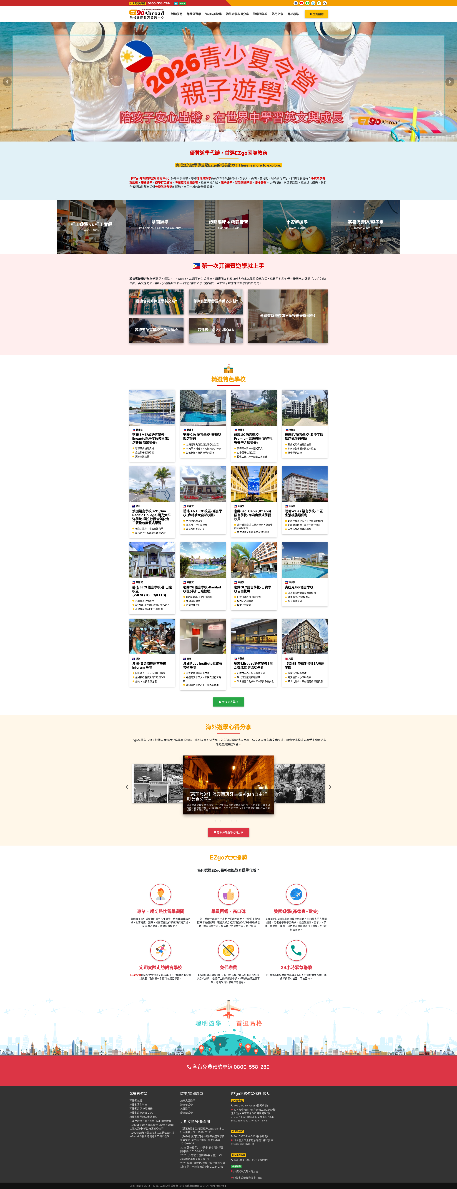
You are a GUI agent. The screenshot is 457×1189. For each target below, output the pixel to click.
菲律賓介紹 (135, 1100)
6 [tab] (242, 822)
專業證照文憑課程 (186, 182)
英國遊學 (185, 1108)
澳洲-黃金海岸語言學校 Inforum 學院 (149, 665)
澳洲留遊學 (186, 1104)
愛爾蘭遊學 (186, 1112)
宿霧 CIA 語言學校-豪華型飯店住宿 (202, 436)
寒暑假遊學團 (243, 182)
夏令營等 (261, 182)
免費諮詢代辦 (163, 187)
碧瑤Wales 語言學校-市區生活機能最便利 (304, 513)
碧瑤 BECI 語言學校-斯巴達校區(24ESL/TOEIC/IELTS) (152, 591)
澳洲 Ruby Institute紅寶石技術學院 (202, 665)
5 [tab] (236, 822)
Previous (126, 787)
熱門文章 (277, 14)
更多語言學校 (229, 702)
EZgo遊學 (135, 975)
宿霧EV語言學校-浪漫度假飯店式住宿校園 (304, 436)
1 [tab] (215, 822)
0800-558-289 (159, 3)
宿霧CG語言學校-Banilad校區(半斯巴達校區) (202, 589)
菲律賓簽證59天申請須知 (143, 1116)
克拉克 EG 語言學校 (299, 587)
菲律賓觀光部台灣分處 (245, 1171)
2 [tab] (220, 822)
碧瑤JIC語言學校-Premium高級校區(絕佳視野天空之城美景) (253, 438)
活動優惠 (176, 14)
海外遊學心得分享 (237, 14)
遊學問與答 (260, 14)
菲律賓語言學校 (138, 1104)
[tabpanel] (228, 781)
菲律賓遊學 (194, 14)
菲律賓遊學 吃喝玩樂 (141, 1108)
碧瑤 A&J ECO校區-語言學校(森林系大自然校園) (202, 513)
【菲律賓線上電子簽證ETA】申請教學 (150, 1120)
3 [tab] (226, 822)
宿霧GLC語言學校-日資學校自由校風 (252, 589)
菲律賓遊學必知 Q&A (141, 1112)
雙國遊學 (146, 182)
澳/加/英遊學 (213, 14)
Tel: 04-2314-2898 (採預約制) (250, 1105)
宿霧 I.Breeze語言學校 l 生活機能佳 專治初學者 (253, 665)
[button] (7, 81)
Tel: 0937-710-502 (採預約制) (250, 1136)
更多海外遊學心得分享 (229, 832)
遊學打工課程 (163, 182)
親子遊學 (226, 182)
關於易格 (293, 14)
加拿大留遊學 (187, 1100)
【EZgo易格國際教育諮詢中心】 (150, 178)
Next (330, 787)
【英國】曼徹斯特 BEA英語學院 (304, 665)
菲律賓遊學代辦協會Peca (247, 1177)
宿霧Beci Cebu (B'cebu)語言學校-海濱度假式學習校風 (252, 515)
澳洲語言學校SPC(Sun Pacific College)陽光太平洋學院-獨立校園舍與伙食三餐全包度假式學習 (151, 517)
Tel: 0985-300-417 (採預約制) (250, 1159)
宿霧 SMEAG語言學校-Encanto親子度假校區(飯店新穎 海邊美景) (150, 438)
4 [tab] (231, 822)
